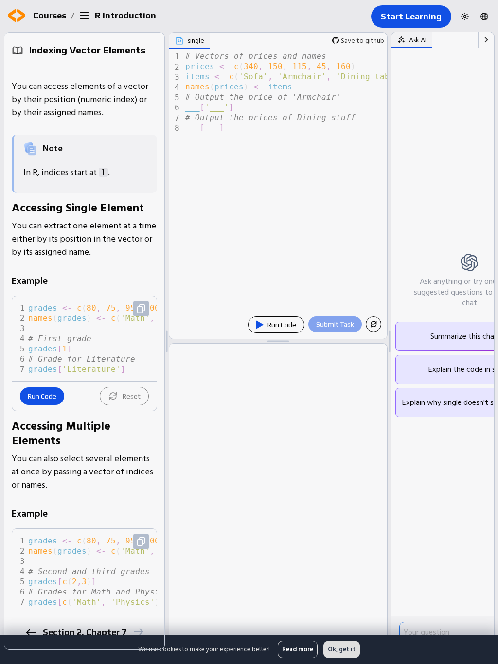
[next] (138, 632)
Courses (49, 15)
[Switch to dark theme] (465, 16)
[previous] (31, 633)
